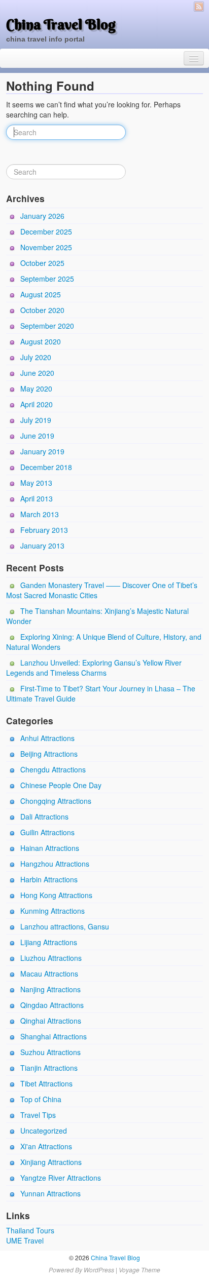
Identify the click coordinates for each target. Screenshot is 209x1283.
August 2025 (40, 294)
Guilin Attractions (47, 832)
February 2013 (44, 530)
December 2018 (46, 467)
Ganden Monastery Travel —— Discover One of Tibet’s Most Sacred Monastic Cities (101, 590)
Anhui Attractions (47, 738)
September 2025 (47, 279)
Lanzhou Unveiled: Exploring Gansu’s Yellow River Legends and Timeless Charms (94, 667)
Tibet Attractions (46, 1083)
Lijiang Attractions (48, 942)
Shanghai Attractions (53, 1036)
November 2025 (46, 247)
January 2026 (42, 216)
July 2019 (35, 420)
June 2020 (37, 373)
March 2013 (39, 514)
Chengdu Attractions (53, 769)
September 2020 (47, 326)
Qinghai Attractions (50, 1021)
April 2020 (36, 404)
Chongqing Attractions (55, 801)
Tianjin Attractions (49, 1068)
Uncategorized (43, 1130)
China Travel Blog (61, 24)
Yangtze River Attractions (60, 1178)
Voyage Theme (139, 1269)
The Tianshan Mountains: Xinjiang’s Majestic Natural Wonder (97, 616)
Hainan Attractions (49, 848)
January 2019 (42, 451)
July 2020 (35, 357)
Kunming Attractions (52, 911)
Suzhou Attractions (50, 1052)
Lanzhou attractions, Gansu (64, 926)
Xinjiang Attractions (51, 1162)
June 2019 (37, 436)
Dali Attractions (44, 816)
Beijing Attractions (49, 754)
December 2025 (46, 231)
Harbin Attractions (49, 879)
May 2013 (36, 483)
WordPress (99, 1269)
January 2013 (42, 545)
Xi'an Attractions (46, 1146)
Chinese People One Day (60, 785)
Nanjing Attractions (50, 989)
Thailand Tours (30, 1230)
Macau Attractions (49, 973)
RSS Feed (199, 7)
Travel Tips (38, 1115)
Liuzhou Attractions (51, 958)
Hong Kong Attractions (56, 895)
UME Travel (25, 1240)
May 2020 (36, 388)
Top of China (40, 1099)
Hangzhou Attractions (54, 864)
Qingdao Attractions (52, 1005)
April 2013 (36, 498)
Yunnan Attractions (50, 1193)
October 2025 (42, 263)
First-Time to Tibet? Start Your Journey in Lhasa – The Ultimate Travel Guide (100, 693)
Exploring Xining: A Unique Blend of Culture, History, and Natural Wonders (103, 642)
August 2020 (40, 341)
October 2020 (42, 310)
